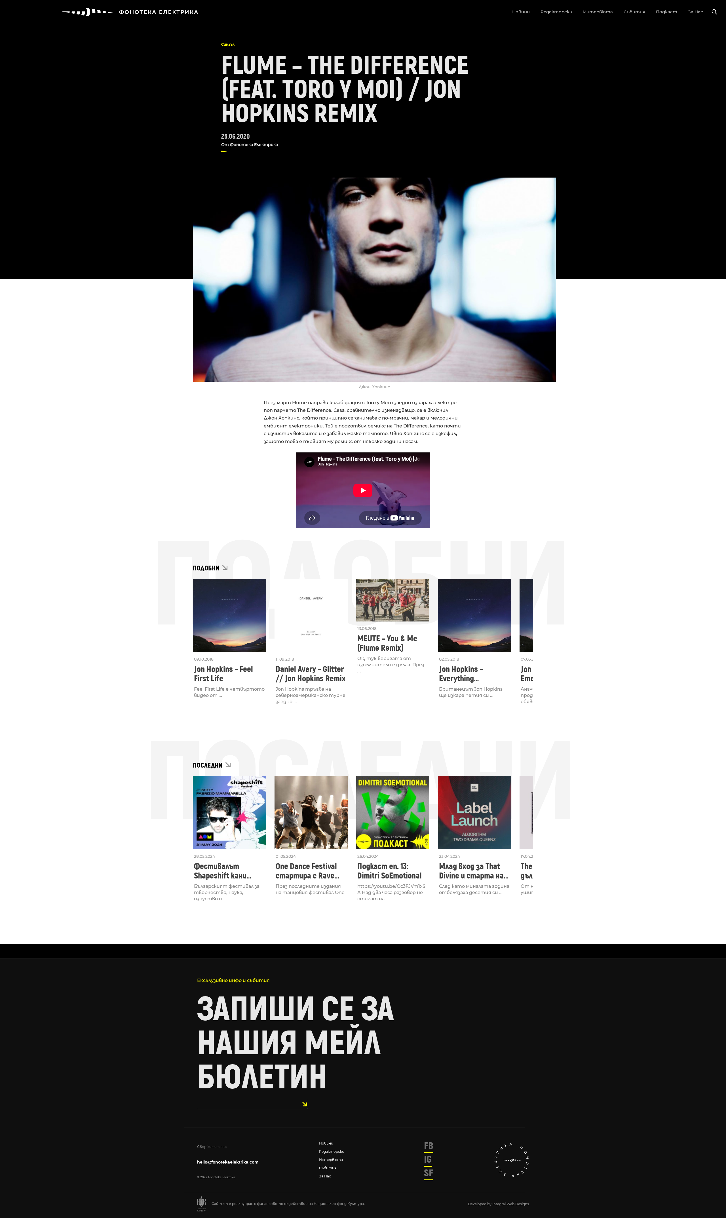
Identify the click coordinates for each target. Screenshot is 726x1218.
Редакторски (331, 1151)
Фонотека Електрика (254, 144)
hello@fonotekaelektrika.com (228, 1162)
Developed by (480, 1204)
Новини (326, 1143)
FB (428, 1146)
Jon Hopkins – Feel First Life (223, 674)
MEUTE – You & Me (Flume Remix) (387, 643)
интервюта (598, 11)
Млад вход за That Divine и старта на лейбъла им (471, 871)
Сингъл (228, 44)
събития (634, 11)
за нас (695, 11)
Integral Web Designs (510, 1204)
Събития (327, 1168)
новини (521, 11)
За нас (325, 1176)
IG (428, 1159)
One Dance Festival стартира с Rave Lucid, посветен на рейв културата (307, 871)
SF (428, 1173)
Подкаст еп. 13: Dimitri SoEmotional (389, 871)
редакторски (556, 11)
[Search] (714, 12)
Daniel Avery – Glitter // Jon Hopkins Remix (310, 674)
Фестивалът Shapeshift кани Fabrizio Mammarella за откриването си (228, 871)
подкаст (666, 11)
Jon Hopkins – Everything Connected (461, 674)
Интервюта (331, 1160)
